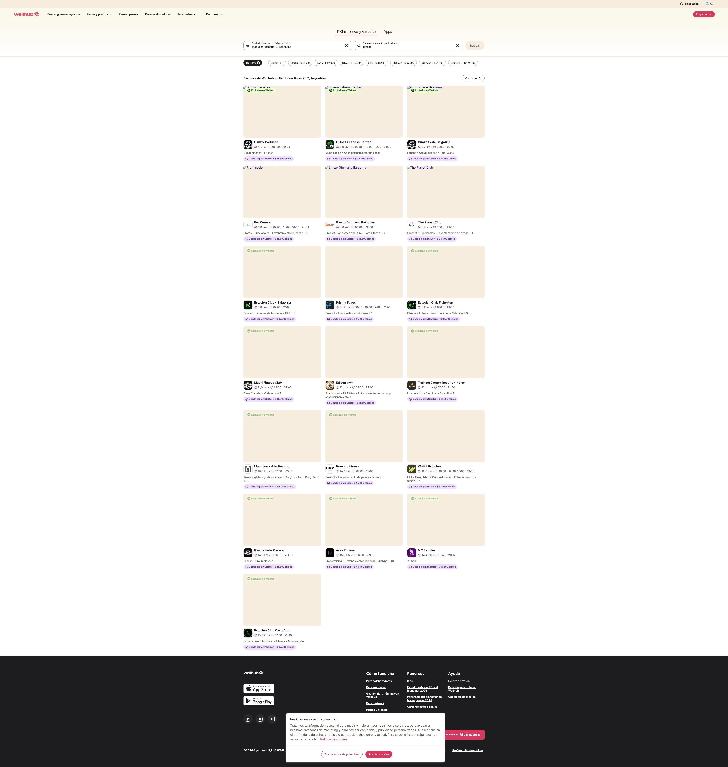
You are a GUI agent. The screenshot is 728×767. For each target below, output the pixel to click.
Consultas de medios (462, 696)
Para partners (186, 14)
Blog (410, 680)
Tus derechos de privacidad (341, 754)
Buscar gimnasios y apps (63, 14)
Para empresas (128, 14)
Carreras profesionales (422, 706)
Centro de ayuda (459, 680)
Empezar (701, 14)
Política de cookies (333, 739)
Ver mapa (471, 78)
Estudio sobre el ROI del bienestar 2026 (422, 688)
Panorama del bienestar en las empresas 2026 (424, 698)
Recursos (212, 14)
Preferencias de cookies (467, 750)
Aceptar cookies (379, 754)
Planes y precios (97, 14)
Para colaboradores (158, 14)
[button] (347, 45)
